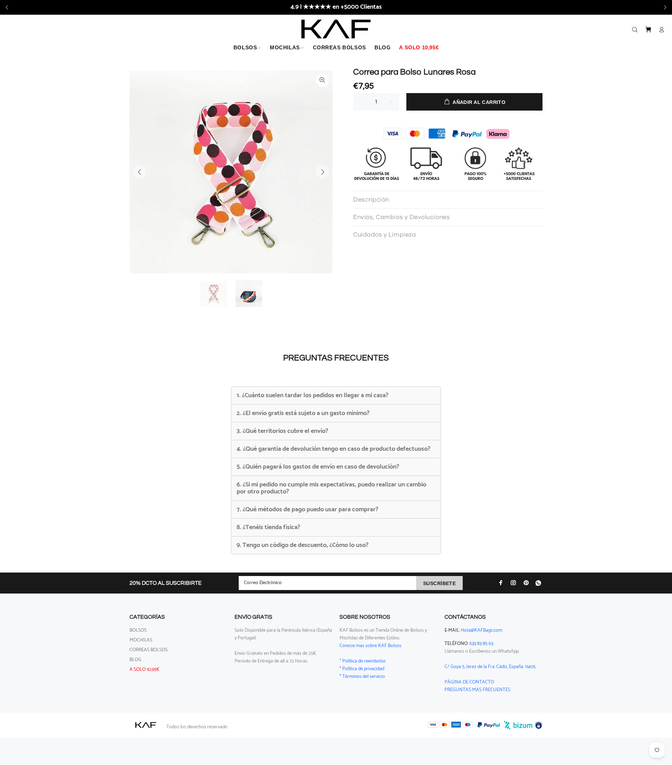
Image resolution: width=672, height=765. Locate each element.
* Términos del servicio (362, 677)
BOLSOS (138, 630)
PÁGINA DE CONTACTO (469, 682)
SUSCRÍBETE (439, 583)
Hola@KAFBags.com (481, 630)
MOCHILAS (141, 640)
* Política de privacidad (362, 669)
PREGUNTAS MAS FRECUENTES (477, 690)
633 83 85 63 (481, 644)
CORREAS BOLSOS (149, 650)
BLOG (135, 660)
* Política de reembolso (363, 661)
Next (322, 171)
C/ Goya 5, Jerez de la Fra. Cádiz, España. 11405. (490, 667)
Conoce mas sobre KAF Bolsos (370, 646)
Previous (139, 171)
